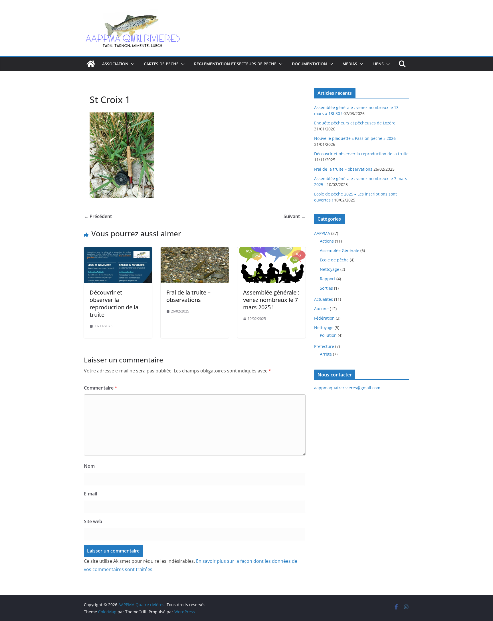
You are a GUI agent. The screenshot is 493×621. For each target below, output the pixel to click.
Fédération (324, 318)
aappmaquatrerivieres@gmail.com (347, 387)
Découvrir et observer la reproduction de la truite (114, 303)
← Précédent (98, 216)
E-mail (90, 494)
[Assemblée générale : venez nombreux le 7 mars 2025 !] (271, 251)
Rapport (327, 278)
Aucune (321, 308)
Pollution (328, 335)
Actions (327, 241)
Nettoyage (329, 269)
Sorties (326, 288)
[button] (131, 64)
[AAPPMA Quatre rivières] (91, 64)
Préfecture (324, 346)
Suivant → (295, 216)
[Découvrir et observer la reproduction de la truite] (118, 251)
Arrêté (326, 354)
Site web (93, 521)
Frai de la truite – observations (188, 296)
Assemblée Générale (339, 250)
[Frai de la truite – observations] (195, 251)
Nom (89, 466)
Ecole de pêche (334, 260)
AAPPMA (322, 233)
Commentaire (100, 388)
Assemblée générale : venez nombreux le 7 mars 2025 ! (271, 300)
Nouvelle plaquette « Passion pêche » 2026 (355, 138)
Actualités (323, 299)
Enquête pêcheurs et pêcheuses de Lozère (354, 123)
